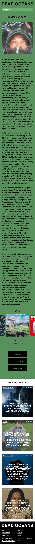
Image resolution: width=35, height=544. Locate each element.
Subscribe (5, 535)
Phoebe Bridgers (8, 388)
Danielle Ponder (8, 455)
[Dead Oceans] (17, 4)
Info (19, 535)
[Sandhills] (17, 325)
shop (17, 354)
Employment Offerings (25, 538)
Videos (20, 533)
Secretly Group (7, 538)
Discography (6, 533)
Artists (20, 530)
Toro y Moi (17, 340)
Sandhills (17, 343)
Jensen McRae (7, 489)
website (17, 368)
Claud (5, 422)
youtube (17, 361)
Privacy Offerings (8, 541)
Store (4, 530)
